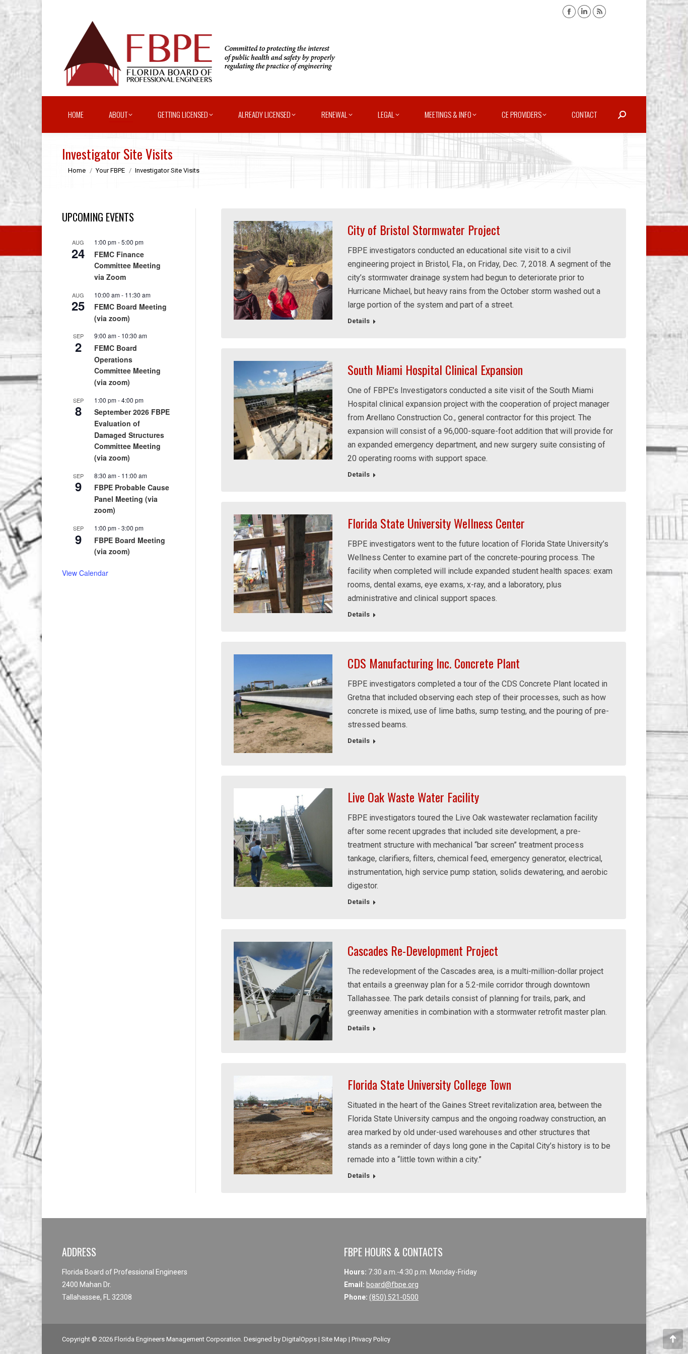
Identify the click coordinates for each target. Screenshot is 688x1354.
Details (359, 321)
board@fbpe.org (392, 1285)
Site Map (334, 1339)
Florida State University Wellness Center (436, 523)
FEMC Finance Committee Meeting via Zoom (127, 265)
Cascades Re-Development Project (423, 950)
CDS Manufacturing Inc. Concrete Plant (434, 663)
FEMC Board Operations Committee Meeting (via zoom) (127, 365)
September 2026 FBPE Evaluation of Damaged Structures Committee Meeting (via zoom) (132, 435)
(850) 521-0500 (394, 1297)
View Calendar (85, 573)
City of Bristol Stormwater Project (424, 229)
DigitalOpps (299, 1339)
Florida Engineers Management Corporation (177, 1339)
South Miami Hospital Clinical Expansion (435, 369)
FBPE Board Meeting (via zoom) (129, 546)
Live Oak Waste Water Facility (413, 797)
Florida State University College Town (429, 1084)
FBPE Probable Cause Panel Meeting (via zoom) (131, 498)
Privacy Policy (371, 1339)
